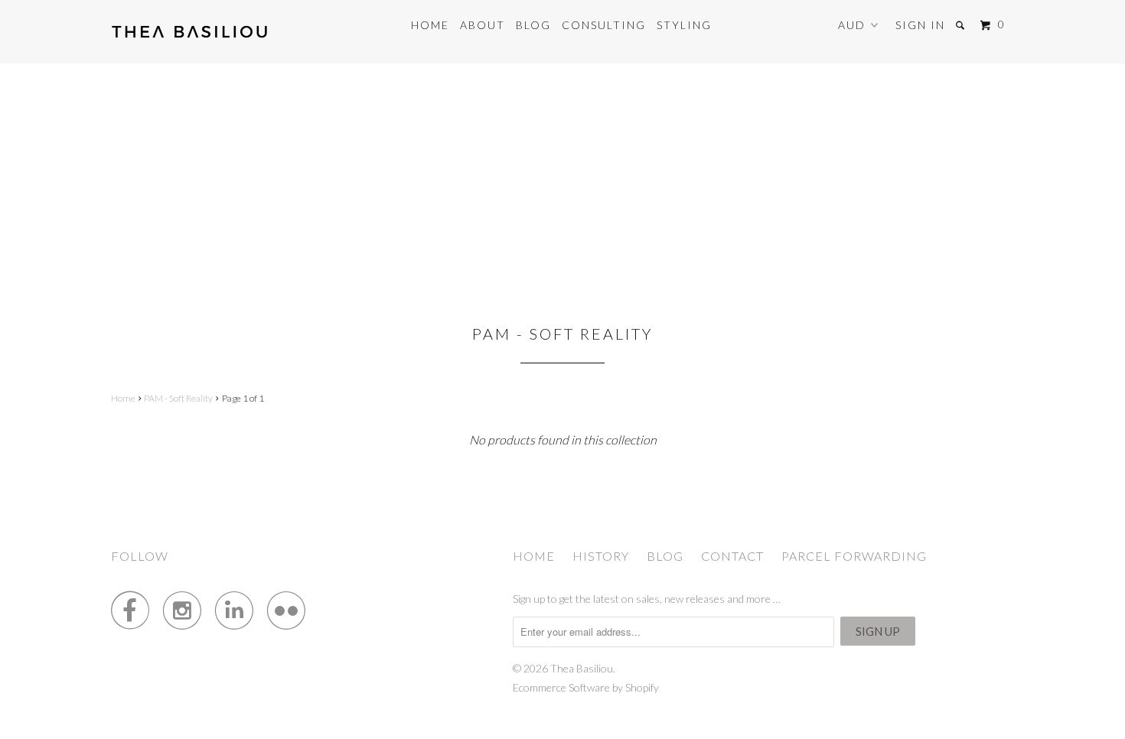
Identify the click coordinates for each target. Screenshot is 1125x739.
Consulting (604, 24)
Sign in (920, 24)
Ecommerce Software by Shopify (586, 687)
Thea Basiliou (581, 668)
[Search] (962, 25)
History (600, 556)
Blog (533, 24)
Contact (732, 556)
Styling (684, 24)
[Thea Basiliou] (189, 32)
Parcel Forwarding (854, 556)
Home (430, 24)
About (482, 24)
